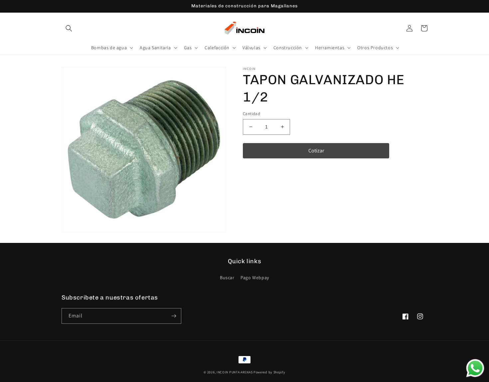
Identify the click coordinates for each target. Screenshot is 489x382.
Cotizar (316, 150)
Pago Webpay (255, 278)
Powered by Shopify (269, 372)
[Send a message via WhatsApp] (475, 368)
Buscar (227, 278)
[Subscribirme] (173, 316)
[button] (69, 28)
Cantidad (251, 113)
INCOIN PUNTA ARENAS (234, 372)
